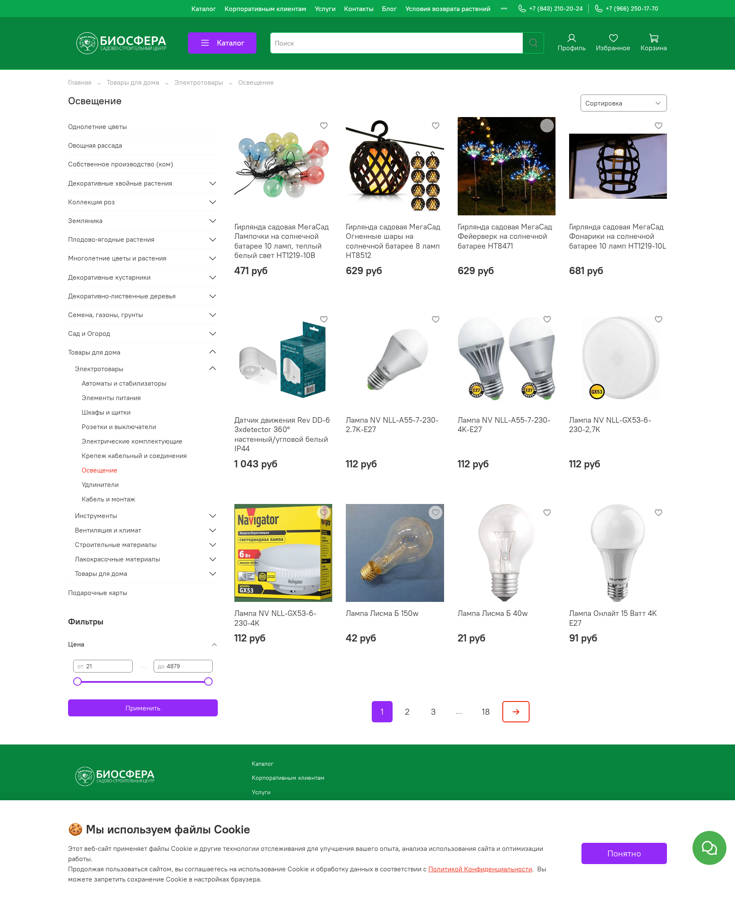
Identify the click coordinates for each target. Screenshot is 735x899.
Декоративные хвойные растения (120, 183)
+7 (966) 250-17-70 (632, 8)
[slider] (77, 681)
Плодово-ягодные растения (111, 239)
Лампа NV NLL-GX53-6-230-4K (275, 618)
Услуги (325, 8)
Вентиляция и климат (108, 530)
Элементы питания (111, 397)
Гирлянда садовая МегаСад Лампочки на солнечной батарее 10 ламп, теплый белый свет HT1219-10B (281, 241)
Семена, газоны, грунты (105, 314)
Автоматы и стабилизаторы (124, 383)
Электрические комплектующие (132, 441)
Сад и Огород (89, 333)
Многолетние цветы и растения (117, 258)
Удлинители (100, 484)
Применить (142, 708)
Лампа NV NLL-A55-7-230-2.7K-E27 (392, 425)
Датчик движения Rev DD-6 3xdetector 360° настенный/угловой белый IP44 (282, 434)
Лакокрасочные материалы (117, 559)
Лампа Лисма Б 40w (493, 613)
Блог (389, 8)
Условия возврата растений (447, 8)
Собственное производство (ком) (120, 164)
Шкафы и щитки (106, 412)
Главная (79, 82)
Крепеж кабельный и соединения (134, 455)
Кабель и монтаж (108, 499)
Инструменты (96, 515)
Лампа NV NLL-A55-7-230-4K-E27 (504, 425)
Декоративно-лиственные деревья (122, 296)
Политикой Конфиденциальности (480, 869)
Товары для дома (133, 82)
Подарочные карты (97, 592)
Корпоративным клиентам (265, 8)
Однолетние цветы (97, 126)
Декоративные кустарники (109, 277)
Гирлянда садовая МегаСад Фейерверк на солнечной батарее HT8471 (505, 236)
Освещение (99, 470)
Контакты (358, 8)
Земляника (85, 220)
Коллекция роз (91, 202)
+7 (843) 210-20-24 (556, 8)
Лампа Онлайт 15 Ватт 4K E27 (613, 618)
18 (486, 711)
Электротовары (198, 82)
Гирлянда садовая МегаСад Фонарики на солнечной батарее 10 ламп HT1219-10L (617, 236)
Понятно (624, 853)
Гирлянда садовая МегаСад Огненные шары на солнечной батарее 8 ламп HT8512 (393, 241)
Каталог (203, 8)
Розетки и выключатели (119, 426)
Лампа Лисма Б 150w (382, 613)
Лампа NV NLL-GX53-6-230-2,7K (610, 425)
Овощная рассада (95, 145)
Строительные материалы (116, 544)
